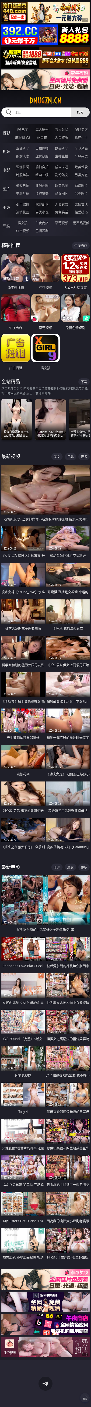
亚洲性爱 (22, 167)
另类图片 (81, 193)
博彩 (6, 132)
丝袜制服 (42, 156)
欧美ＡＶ (61, 148)
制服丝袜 (22, 175)
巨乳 (70, 456)
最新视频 (10, 456)
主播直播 (61, 156)
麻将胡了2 (22, 137)
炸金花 (42, 137)
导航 (6, 226)
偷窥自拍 (22, 185)
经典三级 (42, 175)
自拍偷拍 (42, 148)
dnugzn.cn (45, 100)
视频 (6, 151)
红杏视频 (22, 230)
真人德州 (42, 129)
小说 (6, 207)
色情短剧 (42, 230)
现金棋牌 (61, 137)
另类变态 (81, 175)
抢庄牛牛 (81, 137)
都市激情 (22, 204)
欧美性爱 (81, 167)
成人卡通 (61, 167)
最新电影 (10, 867)
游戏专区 (81, 129)
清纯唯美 (42, 193)
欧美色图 (61, 185)
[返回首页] (85, 1397)
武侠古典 (81, 204)
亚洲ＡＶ (22, 148)
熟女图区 (61, 193)
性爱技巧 (81, 212)
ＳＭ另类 (81, 156)
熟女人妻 (22, 156)
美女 (57, 456)
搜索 (80, 112)
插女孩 (23, 223)
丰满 (57, 867)
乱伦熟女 (61, 175)
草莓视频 (61, 223)
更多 (84, 456)
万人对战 (61, 129)
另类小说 (42, 212)
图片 (6, 188)
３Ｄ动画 (81, 148)
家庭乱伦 (42, 204)
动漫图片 (81, 185)
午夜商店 (42, 223)
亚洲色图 (42, 185)
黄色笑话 (61, 212)
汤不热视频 (81, 223)
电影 (6, 170)
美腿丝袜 (22, 193)
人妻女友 (61, 204)
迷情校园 (22, 212)
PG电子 (22, 129)
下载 (84, 382)
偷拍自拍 (42, 167)
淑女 (70, 867)
